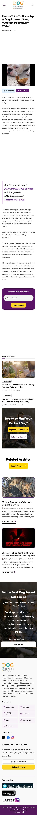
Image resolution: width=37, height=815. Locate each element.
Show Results (18, 305)
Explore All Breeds (17, 429)
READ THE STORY (9, 520)
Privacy (19, 810)
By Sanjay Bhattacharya (11, 508)
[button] (33, 5)
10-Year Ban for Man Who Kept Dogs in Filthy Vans (16, 503)
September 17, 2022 (14, 199)
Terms (25, 810)
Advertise (13, 810)
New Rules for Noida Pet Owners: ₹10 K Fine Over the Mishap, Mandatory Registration (17, 400)
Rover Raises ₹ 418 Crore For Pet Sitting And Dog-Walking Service (18, 386)
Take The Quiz (17, 437)
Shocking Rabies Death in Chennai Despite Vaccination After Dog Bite (18, 554)
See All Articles (17, 466)
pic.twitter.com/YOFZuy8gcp (18, 188)
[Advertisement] (18, 47)
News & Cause (22, 90)
